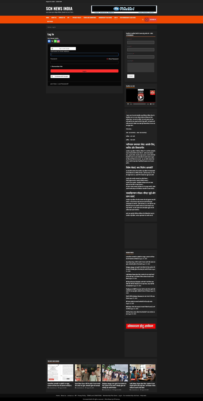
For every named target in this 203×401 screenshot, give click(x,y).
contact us (62, 18)
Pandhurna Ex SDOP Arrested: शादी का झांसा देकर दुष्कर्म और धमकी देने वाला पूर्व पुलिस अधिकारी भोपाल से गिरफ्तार (140, 290)
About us (53, 18)
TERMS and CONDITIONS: (89, 18)
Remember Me (57, 66)
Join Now (54, 84)
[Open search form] (142, 19)
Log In (116, 18)
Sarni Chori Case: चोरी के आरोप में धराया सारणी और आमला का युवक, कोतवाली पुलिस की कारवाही (140, 263)
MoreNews (108, 399)
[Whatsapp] (55, 41)
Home (47, 18)
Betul (78, 379)
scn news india (59, 8)
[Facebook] (49, 41)
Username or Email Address (60, 51)
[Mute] (151, 104)
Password (54, 59)
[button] (63, 48)
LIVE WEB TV (153, 19)
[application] (140, 97)
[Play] (128, 104)
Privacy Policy (77, 18)
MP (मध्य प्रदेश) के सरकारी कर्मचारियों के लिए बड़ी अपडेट (139, 301)
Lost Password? (63, 84)
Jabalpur (51, 379)
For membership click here (128, 18)
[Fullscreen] (153, 104)
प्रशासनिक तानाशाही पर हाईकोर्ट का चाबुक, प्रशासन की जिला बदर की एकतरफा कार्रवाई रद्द (59, 384)
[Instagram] (58, 41)
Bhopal (133, 379)
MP (68, 18)
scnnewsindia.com (53, 387)
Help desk (50, 21)
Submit (131, 76)
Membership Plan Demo (105, 18)
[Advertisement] (140, 236)
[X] (52, 41)
